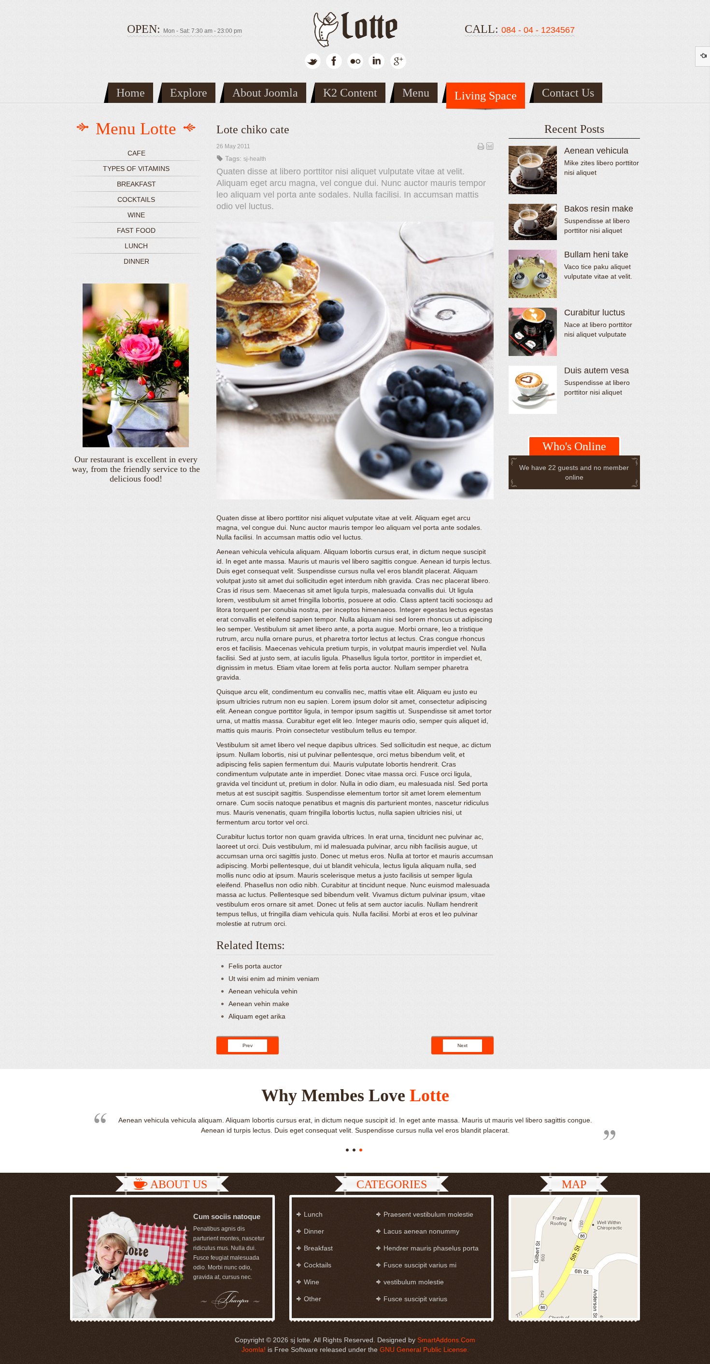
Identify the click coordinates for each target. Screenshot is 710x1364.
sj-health (254, 159)
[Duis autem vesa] (533, 390)
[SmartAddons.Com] (355, 27)
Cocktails (136, 199)
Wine (136, 215)
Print (480, 146)
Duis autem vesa (596, 370)
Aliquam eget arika (256, 1016)
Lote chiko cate (252, 129)
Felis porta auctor (255, 966)
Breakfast (136, 184)
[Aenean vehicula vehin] (533, 170)
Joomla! (253, 1349)
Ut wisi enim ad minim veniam (273, 978)
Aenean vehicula (596, 151)
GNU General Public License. (424, 1349)
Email (490, 146)
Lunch (136, 246)
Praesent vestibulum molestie (428, 1214)
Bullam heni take (596, 254)
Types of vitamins (136, 168)
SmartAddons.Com (446, 1340)
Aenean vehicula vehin (263, 991)
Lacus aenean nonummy (421, 1231)
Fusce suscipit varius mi (419, 1265)
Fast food (136, 230)
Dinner (136, 261)
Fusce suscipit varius (415, 1299)
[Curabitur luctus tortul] (533, 332)
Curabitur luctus (594, 312)
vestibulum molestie (413, 1282)
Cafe (136, 153)
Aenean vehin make (258, 1004)
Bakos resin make (598, 208)
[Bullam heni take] (533, 274)
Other (312, 1299)
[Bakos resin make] (533, 222)
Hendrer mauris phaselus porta (431, 1248)
